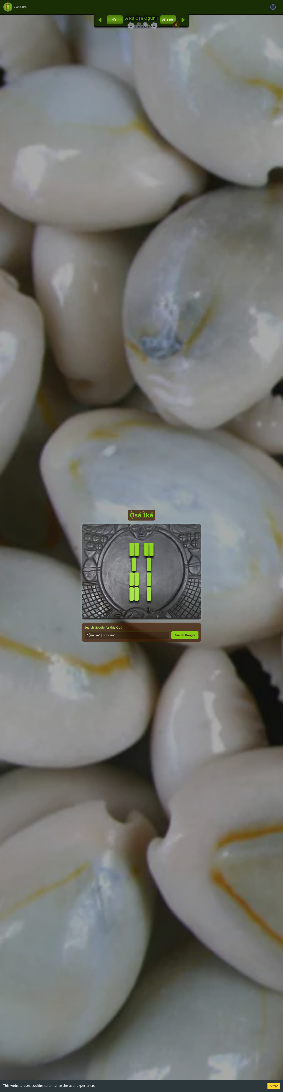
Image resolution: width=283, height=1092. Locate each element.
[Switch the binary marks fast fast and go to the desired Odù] (149, 549)
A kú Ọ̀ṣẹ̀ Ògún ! (141, 18)
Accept (274, 1086)
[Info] (176, 24)
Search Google (185, 635)
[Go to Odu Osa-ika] (7, 7)
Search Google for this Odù (103, 627)
